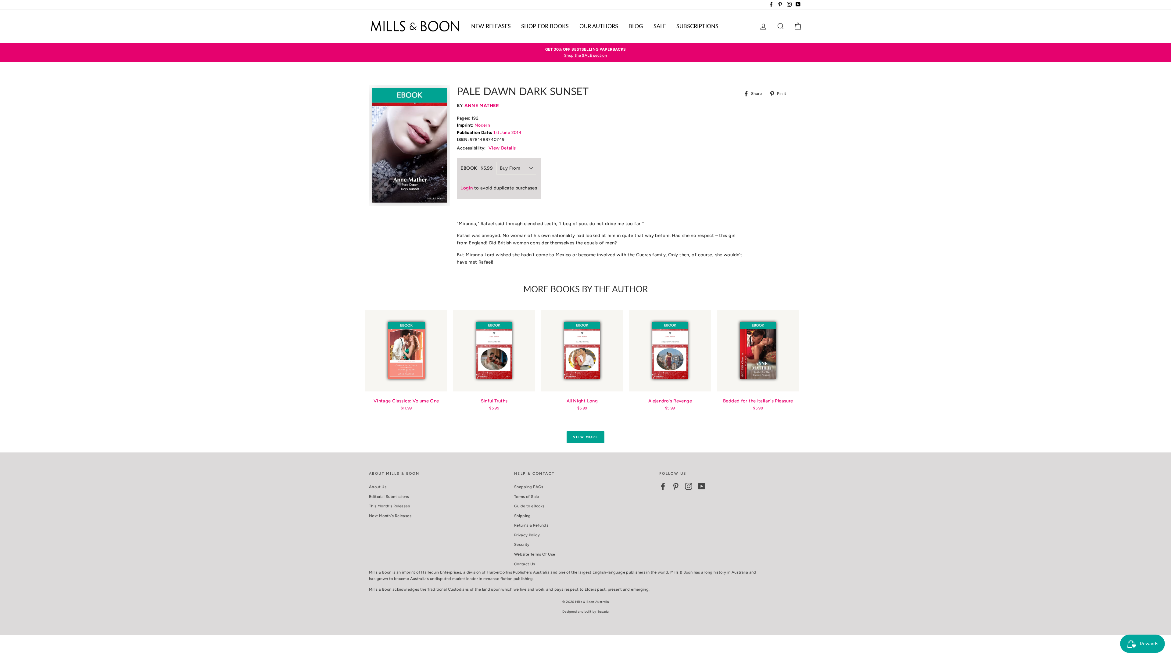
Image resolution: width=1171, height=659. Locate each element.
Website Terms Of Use (534, 554)
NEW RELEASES (491, 26)
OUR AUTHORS (598, 26)
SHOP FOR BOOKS (545, 26)
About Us (377, 486)
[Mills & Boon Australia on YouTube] (701, 486)
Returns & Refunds (531, 525)
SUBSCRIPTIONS (697, 26)
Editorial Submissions (389, 496)
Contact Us (524, 564)
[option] (585, 52)
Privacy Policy (527, 535)
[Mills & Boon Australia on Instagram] (688, 486)
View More (585, 437)
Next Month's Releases (390, 515)
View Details (502, 148)
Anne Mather (481, 105)
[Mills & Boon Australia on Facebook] (663, 486)
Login (466, 188)
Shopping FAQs (528, 486)
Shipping (522, 515)
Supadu (603, 612)
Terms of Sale (526, 496)
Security (522, 544)
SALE (660, 26)
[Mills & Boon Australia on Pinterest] (675, 486)
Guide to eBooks (529, 506)
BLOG (635, 26)
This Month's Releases (389, 506)
